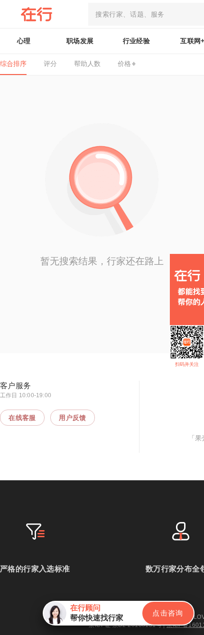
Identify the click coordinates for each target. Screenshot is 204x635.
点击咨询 (168, 613)
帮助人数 (87, 63)
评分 (50, 63)
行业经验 (136, 41)
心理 (24, 41)
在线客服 (22, 417)
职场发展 (80, 41)
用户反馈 (72, 417)
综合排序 (13, 63)
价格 (124, 63)
